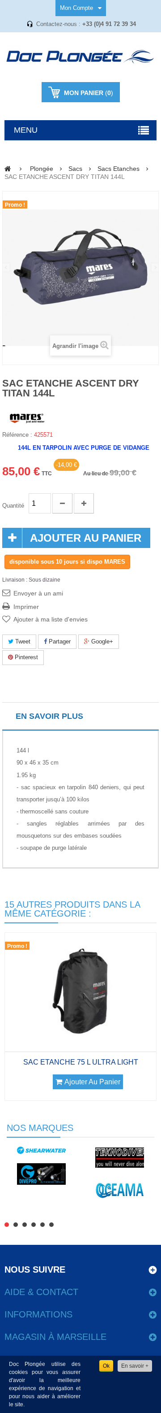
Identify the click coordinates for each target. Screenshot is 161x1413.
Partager (59, 641)
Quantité (13, 505)
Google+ (101, 641)
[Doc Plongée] (80, 57)
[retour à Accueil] (7, 168)
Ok (106, 1366)
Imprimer (26, 606)
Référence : (17, 434)
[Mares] (26, 417)
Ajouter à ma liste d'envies (50, 619)
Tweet (21, 641)
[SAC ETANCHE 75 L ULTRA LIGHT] (80, 992)
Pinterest (25, 657)
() (88, 92)
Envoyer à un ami (38, 593)
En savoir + (134, 1366)
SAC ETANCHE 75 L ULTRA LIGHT (80, 1062)
